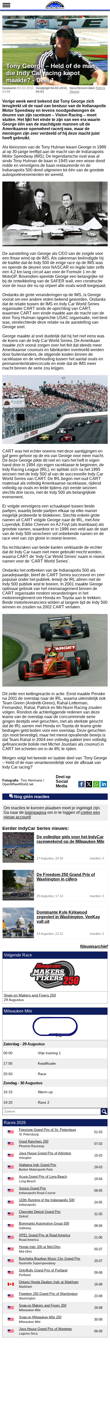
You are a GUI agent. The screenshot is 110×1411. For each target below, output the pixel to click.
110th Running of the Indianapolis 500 (46, 1200)
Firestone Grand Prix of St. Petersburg (47, 1130)
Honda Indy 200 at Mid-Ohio (39, 1247)
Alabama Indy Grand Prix (37, 1165)
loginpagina (35, 812)
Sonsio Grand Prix (32, 1188)
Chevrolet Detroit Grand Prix (40, 1212)
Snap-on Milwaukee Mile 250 (40, 1317)
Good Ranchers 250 (33, 1141)
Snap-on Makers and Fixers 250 (30, 995)
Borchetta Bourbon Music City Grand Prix (49, 1259)
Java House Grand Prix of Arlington (45, 1153)
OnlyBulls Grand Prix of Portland (43, 1270)
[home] (55, 8)
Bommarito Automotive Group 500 (44, 1223)
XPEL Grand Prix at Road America (44, 1235)
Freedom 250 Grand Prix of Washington (48, 1294)
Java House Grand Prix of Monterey (45, 1329)
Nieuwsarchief (94, 946)
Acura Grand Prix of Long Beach (43, 1177)
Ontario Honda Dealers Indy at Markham (49, 1282)
